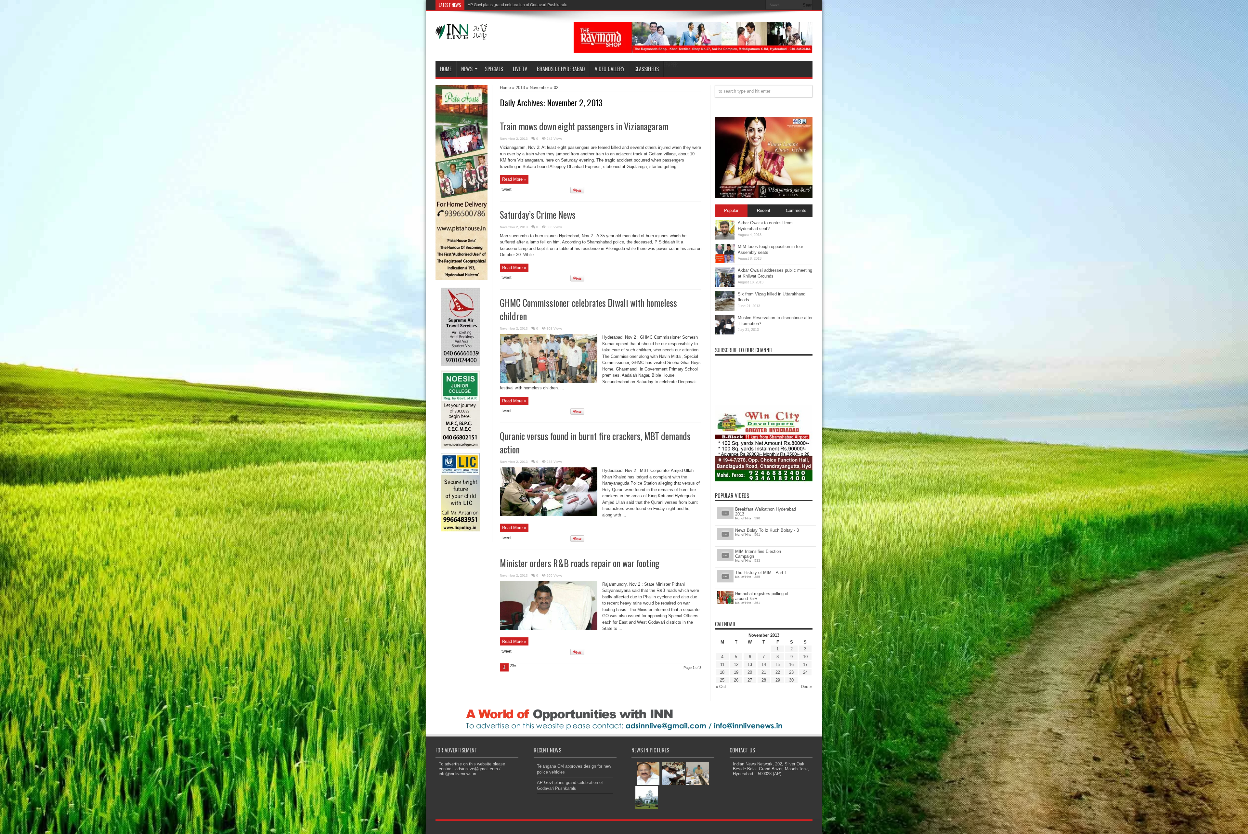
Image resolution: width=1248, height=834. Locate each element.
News (467, 69)
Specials (494, 69)
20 (750, 672)
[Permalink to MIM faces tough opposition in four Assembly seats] (724, 261)
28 (763, 680)
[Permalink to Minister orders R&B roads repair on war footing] (548, 628)
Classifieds (646, 69)
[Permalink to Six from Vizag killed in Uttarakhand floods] (724, 309)
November (539, 87)
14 (763, 664)
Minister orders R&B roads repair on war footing (579, 563)
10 (805, 656)
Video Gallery (610, 69)
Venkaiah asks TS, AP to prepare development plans (514, 5)
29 (777, 680)
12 (736, 664)
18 (722, 672)
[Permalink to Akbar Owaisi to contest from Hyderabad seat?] (724, 238)
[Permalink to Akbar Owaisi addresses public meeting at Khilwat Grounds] (724, 285)
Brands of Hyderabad (561, 69)
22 (777, 672)
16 (791, 664)
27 (750, 680)
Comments (796, 210)
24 (805, 672)
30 (791, 680)
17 (805, 664)
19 (736, 672)
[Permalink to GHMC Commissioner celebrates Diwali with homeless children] (548, 381)
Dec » (806, 686)
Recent (763, 210)
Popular (731, 210)
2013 (520, 87)
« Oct (721, 686)
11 (722, 664)
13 (750, 664)
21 (763, 672)
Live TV (520, 69)
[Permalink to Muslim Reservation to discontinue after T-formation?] (724, 333)
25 (722, 680)
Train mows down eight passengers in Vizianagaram (584, 126)
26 (736, 680)
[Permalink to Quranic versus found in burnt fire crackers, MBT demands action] (548, 514)
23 (791, 672)
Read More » (514, 179)
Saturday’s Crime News (538, 214)
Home (445, 69)
